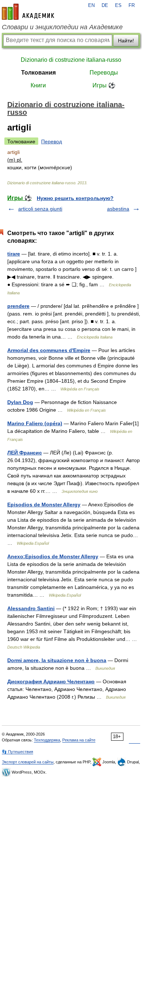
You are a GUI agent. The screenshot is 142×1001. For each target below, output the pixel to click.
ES (118, 5)
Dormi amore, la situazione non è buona (56, 660)
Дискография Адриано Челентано (51, 681)
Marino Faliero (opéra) (34, 423)
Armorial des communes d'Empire (48, 350)
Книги (38, 85)
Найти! (126, 41)
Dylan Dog (20, 402)
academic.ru (28, 12)
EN (91, 5)
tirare (13, 254)
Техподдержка (47, 740)
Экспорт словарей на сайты (28, 762)
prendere (18, 306)
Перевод (51, 141)
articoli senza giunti (40, 209)
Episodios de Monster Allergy (43, 504)
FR (132, 5)
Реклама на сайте (78, 740)
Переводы (104, 72)
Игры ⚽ (103, 85)
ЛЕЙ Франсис (24, 453)
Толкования (38, 72)
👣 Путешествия (17, 751)
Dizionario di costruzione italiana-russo (71, 60)
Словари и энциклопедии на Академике (62, 27)
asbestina (118, 209)
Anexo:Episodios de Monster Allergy (52, 556)
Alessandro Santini (31, 608)
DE (105, 5)
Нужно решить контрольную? (75, 198)
